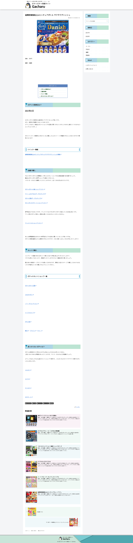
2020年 (88, 36)
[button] (107, 21)
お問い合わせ (89, 69)
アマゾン (32, 331)
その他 (34, 403)
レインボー (46, 403)
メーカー (88, 46)
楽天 (26, 331)
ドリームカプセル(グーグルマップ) (35, 194)
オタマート (28, 397)
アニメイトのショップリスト (33, 223)
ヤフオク (27, 388)
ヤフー (39, 331)
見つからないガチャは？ (47, 96)
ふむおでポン (29, 295)
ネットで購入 (44, 94)
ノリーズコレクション (31, 304)
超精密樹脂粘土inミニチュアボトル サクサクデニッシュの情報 (42, 154)
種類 (87, 52)
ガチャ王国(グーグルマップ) (33, 198)
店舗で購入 (44, 91)
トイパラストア (29, 313)
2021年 (88, 33)
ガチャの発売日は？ (46, 89)
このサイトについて (91, 65)
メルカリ (27, 370)
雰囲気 (88, 55)
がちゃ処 (27, 322)
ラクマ (27, 379)
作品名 (88, 49)
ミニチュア (40, 403)
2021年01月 (28, 403)
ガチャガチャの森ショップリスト (34, 189)
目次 (50, 86)
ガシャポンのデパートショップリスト (35, 203)
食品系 (51, 403)
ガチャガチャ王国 (30, 286)
